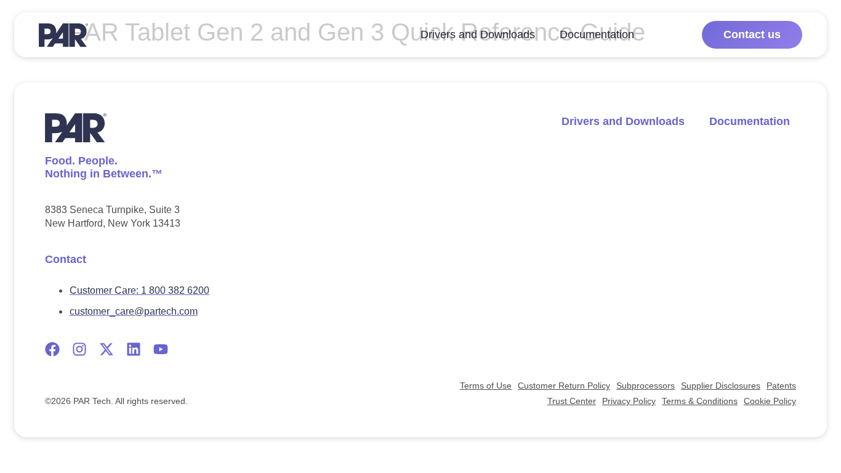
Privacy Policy (629, 401)
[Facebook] (52, 349)
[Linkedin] (133, 349)
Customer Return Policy (564, 385)
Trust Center (571, 401)
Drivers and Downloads (477, 35)
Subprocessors (645, 385)
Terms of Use (486, 385)
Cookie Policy (770, 401)
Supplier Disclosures (720, 385)
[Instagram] (79, 349)
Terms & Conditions (700, 401)
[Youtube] (160, 349)
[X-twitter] (106, 349)
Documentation (597, 35)
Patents (781, 385)
